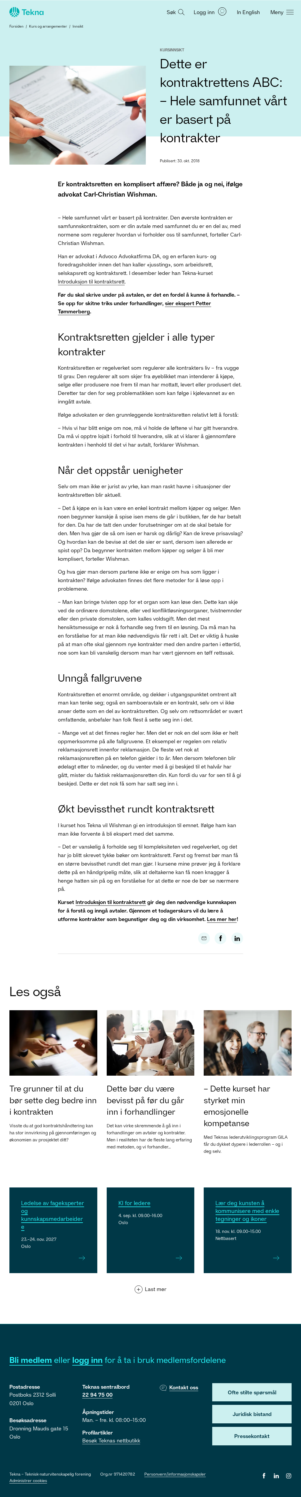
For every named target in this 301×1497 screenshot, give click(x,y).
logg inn (87, 1360)
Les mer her (222, 919)
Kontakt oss (183, 1387)
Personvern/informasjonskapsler (175, 1473)
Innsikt (78, 26)
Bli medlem (30, 1360)
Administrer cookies (28, 1480)
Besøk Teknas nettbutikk (111, 1440)
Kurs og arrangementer (48, 26)
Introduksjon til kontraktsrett (91, 281)
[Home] (25, 12)
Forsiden (16, 26)
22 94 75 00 (97, 1394)
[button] (175, 11)
